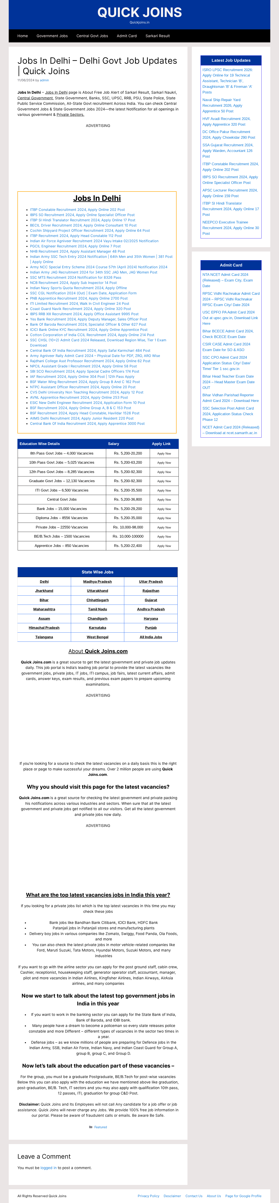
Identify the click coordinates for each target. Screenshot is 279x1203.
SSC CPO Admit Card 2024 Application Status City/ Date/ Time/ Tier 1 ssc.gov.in (226, 363)
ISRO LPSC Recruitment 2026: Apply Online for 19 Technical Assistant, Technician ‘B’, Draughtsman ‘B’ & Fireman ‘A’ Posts (227, 81)
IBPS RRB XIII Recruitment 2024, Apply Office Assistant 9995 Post (84, 314)
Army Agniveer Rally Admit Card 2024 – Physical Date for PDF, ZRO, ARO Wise (95, 355)
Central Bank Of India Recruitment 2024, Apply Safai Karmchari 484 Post (90, 350)
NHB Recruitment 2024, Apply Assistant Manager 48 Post (77, 251)
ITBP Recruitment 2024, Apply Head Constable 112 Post (76, 235)
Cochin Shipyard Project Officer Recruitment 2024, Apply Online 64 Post (90, 230)
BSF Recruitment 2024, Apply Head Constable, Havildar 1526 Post (85, 413)
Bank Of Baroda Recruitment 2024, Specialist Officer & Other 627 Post (88, 324)
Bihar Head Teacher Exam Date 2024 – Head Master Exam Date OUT (228, 382)
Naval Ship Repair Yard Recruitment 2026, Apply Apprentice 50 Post (222, 105)
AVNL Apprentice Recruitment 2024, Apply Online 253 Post (79, 397)
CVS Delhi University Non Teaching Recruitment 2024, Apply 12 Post (86, 392)
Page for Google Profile (243, 1196)
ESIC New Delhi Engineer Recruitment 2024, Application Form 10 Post (87, 402)
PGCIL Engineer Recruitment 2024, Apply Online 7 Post (75, 246)
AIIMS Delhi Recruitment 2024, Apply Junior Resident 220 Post (82, 418)
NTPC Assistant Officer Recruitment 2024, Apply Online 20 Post (83, 387)
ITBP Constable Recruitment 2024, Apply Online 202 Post (77, 209)
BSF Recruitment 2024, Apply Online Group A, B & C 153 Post (80, 408)
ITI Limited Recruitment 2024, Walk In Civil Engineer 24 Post (79, 303)
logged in (49, 1168)
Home (22, 36)
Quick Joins (139, 12)
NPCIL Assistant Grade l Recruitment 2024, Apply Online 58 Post (83, 366)
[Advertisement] (98, 159)
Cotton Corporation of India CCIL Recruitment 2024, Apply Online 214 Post (92, 335)
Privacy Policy (148, 1196)
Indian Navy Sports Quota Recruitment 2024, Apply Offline (78, 288)
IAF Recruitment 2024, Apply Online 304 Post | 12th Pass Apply (82, 376)
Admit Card (127, 36)
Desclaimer (172, 1196)
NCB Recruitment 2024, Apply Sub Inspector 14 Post (73, 282)
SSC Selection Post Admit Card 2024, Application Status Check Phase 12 (228, 414)
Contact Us (193, 1196)
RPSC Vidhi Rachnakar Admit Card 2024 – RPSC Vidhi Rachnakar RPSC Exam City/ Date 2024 (231, 299)
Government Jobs (52, 36)
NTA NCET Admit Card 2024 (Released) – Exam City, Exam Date (227, 280)
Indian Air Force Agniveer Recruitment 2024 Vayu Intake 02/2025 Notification (94, 241)
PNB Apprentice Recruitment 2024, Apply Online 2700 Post (79, 298)
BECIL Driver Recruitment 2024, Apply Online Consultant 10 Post (83, 225)
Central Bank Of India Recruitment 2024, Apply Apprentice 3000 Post (87, 423)
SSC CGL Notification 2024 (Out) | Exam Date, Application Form (83, 293)
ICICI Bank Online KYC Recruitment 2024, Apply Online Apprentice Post (89, 329)
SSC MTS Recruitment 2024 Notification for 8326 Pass (75, 277)
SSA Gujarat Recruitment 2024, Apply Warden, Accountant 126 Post (227, 150)
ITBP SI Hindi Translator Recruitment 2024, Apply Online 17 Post (82, 220)
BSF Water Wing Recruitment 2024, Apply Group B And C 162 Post (85, 382)
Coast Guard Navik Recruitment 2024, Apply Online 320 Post (80, 309)
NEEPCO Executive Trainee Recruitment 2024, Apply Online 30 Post (230, 228)
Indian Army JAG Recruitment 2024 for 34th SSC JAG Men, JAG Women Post (93, 272)
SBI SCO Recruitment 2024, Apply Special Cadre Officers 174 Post (84, 371)
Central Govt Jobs (92, 36)
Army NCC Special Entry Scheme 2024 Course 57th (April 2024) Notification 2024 (98, 267)
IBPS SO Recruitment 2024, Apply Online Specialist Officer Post (82, 215)
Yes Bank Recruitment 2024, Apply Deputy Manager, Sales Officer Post (88, 319)
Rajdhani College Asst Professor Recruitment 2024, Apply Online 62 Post (90, 361)
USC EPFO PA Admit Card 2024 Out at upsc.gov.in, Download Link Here (230, 318)
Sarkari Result (158, 36)
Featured (100, 1127)
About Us (214, 1196)
